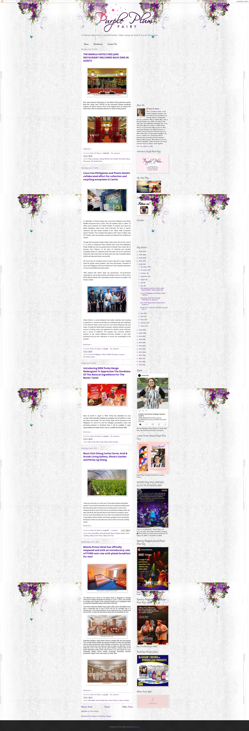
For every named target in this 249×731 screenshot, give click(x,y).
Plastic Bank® (107, 354)
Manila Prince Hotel (106, 700)
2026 (141, 251)
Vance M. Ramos (153, 109)
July (142, 282)
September (144, 276)
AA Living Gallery (93, 533)
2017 (140, 342)
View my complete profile (145, 146)
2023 (141, 261)
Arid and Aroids (105, 533)
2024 (141, 258)
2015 (140, 349)
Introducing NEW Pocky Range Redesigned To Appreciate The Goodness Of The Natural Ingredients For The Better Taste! (106, 372)
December (144, 267)
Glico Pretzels (113, 442)
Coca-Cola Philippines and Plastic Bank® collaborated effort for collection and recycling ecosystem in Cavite (106, 176)
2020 (141, 333)
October (143, 273)
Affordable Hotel (93, 700)
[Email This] (84, 156)
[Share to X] (88, 156)
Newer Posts (86, 707)
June (142, 286)
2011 (140, 361)
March (143, 319)
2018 (140, 339)
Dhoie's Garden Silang (118, 533)
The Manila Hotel (96, 161)
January (143, 326)
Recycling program (89, 357)
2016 (140, 346)
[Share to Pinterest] (91, 156)
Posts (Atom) (94, 711)
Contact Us (112, 44)
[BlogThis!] (86, 156)
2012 (140, 358)
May (142, 313)
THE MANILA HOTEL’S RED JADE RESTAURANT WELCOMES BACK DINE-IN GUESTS (106, 57)
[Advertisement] (149, 60)
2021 (140, 330)
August (143, 279)
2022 (141, 264)
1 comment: (114, 530)
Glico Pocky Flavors (102, 442)
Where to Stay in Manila (121, 700)
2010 (141, 365)
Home (86, 44)
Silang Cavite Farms (96, 535)
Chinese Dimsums (93, 159)
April (142, 316)
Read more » (87, 149)
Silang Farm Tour (108, 535)
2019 (140, 336)
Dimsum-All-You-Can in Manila (109, 159)
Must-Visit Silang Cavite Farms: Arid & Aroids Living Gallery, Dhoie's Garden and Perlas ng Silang (105, 456)
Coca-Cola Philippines (95, 354)
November (144, 270)
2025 (141, 255)
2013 (140, 355)
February (144, 323)
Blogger (137, 727)
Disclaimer (98, 44)
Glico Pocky (92, 442)
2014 (140, 352)
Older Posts (127, 707)
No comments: (115, 153)
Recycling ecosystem (118, 354)
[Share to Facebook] (90, 156)
